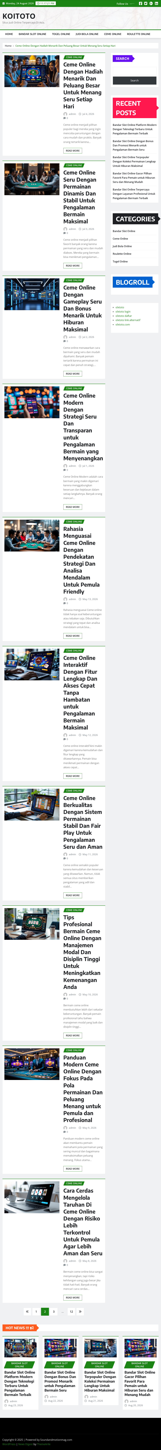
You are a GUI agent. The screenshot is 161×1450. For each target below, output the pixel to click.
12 (71, 1311)
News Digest (25, 1444)
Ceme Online (112, 34)
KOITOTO (19, 16)
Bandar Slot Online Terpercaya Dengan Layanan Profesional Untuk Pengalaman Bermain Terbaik (134, 194)
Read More (73, 150)
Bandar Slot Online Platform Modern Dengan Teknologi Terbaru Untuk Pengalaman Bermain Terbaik (135, 129)
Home (9, 34)
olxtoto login (123, 311)
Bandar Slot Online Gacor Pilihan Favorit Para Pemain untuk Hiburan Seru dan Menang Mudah (134, 178)
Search (122, 58)
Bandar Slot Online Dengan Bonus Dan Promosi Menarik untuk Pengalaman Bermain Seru (133, 145)
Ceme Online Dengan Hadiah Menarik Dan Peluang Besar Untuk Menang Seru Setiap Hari (65, 45)
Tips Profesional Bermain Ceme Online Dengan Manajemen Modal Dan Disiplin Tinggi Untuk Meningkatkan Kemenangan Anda (82, 952)
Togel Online (61, 34)
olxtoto (120, 307)
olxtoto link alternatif (128, 320)
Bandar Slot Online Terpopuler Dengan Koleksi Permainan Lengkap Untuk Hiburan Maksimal (134, 161)
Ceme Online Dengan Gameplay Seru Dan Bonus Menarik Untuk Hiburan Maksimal (82, 308)
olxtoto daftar (124, 316)
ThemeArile (43, 1444)
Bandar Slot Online (32, 34)
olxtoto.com (123, 324)
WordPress (9, 1444)
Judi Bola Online (87, 34)
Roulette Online (138, 34)
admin (72, 113)
